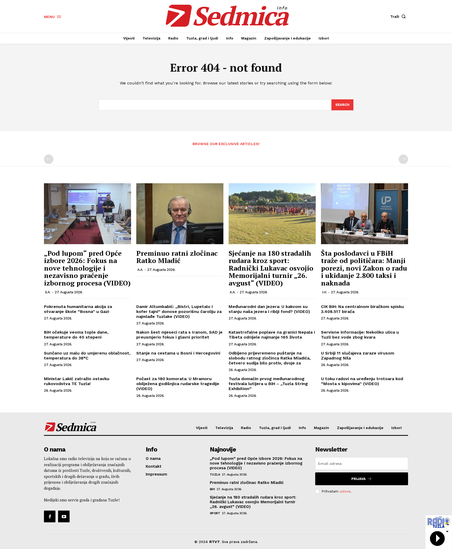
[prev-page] (48, 159)
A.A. (140, 270)
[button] (399, 16)
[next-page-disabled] (403, 159)
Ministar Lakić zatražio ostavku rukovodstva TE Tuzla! (76, 381)
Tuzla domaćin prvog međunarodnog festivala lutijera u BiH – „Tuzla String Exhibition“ (268, 383)
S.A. (47, 292)
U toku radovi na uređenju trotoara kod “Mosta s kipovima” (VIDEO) (362, 381)
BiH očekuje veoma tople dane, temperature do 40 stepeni (76, 335)
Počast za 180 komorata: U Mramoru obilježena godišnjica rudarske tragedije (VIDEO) (177, 383)
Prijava (358, 479)
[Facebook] (49, 516)
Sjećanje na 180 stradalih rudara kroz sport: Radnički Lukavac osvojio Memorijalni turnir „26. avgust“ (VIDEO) (271, 268)
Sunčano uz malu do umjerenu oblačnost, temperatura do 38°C (87, 356)
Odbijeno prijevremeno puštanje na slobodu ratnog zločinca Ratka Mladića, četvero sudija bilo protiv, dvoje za (270, 358)
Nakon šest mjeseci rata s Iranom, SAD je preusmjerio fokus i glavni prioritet (179, 335)
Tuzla (215, 474)
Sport (215, 513)
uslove (345, 491)
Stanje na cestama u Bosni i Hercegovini (178, 353)
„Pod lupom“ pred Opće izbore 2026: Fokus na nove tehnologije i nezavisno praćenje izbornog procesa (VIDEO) (87, 268)
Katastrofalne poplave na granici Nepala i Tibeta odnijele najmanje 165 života (272, 335)
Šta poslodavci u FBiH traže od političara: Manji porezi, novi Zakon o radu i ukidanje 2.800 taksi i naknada (364, 268)
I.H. (324, 292)
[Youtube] (64, 516)
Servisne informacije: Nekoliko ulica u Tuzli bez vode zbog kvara (360, 335)
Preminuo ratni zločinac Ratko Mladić (177, 257)
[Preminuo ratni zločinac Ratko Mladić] (179, 213)
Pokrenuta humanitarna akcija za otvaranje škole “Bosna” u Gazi (78, 309)
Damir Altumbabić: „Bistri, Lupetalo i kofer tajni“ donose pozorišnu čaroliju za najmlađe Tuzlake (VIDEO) (179, 311)
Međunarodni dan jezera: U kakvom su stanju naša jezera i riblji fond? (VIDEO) (269, 309)
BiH (212, 489)
